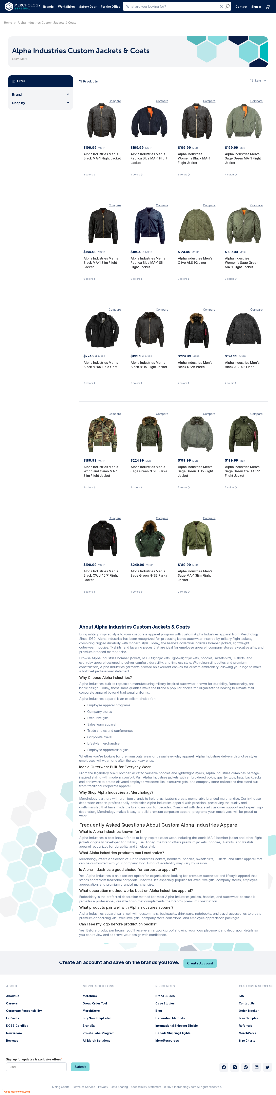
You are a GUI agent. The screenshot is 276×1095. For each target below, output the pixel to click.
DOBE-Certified (19, 1025)
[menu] (25, 1015)
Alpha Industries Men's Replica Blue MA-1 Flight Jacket (149, 158)
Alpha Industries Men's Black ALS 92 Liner (242, 365)
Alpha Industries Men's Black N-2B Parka (195, 365)
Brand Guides (167, 996)
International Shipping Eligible (178, 1025)
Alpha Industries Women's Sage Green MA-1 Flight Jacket (241, 262)
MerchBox (92, 996)
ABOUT (12, 986)
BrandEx (91, 1025)
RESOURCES (165, 986)
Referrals (247, 1025)
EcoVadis (14, 1018)
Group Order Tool (97, 1003)
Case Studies (167, 1003)
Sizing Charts (61, 1087)
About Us (14, 996)
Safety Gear (88, 6)
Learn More (19, 58)
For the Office (110, 6)
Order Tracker (251, 1010)
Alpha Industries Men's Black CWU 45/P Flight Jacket (100, 575)
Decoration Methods (172, 1018)
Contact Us (249, 1003)
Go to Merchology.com (17, 1091)
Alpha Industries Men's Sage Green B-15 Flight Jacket (195, 471)
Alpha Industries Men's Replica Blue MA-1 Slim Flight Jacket (148, 262)
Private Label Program (100, 1033)
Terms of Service (83, 1087)
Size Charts (249, 1040)
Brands (48, 6)
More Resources (169, 1040)
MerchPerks (249, 1033)
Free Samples (250, 1018)
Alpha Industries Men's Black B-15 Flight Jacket (149, 365)
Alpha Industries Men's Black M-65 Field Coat (100, 365)
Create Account (200, 963)
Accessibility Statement (146, 1087)
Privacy (103, 1087)
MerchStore (93, 1010)
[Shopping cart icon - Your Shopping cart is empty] (268, 11)
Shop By (18, 103)
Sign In (256, 6)
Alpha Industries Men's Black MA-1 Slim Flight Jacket (100, 262)
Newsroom (16, 1033)
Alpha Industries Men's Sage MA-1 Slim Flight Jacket (195, 575)
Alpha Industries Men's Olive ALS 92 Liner (195, 260)
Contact (241, 6)
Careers (14, 1003)
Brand (17, 94)
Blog (160, 1010)
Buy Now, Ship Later (99, 1018)
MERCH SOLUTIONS (98, 986)
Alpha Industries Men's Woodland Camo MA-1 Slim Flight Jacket (100, 471)
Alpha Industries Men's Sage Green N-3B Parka (149, 573)
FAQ (243, 996)
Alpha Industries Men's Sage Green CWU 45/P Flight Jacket (242, 471)
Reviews (14, 1040)
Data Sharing (119, 1087)
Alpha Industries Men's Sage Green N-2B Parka (149, 469)
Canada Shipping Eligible (175, 1033)
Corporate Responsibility (26, 1010)
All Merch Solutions (98, 1040)
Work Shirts (66, 6)
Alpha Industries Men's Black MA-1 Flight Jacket (102, 156)
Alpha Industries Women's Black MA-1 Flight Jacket (194, 158)
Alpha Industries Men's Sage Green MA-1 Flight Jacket (243, 158)
